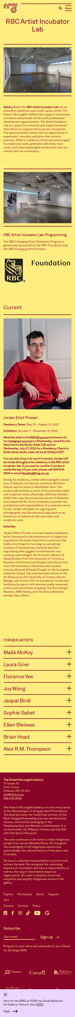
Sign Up (47, 937)
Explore (8, 894)
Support (53, 894)
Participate (24, 894)
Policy (36, 905)
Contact (23, 905)
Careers (8, 905)
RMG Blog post (39, 437)
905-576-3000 (12, 798)
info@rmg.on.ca (13, 794)
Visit (6, 900)
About (40, 894)
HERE (39, 1004)
